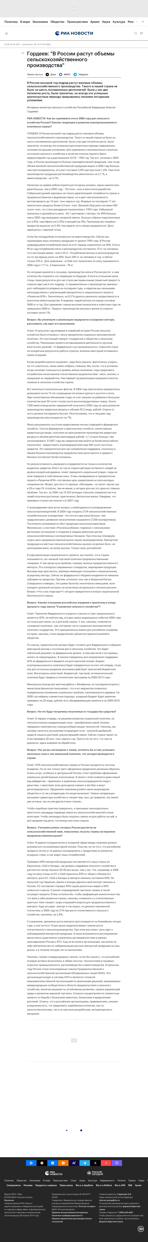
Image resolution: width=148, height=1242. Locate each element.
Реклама (28, 1185)
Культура (92, 1180)
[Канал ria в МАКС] (31, 1163)
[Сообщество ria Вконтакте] (52, 1163)
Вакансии (9, 1200)
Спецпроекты (14, 1185)
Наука (82, 1180)
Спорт (73, 1180)
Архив (138, 1185)
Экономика (34, 1180)
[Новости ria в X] (95, 1163)
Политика (9, 1180)
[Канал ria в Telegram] (84, 1163)
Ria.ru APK (120, 1185)
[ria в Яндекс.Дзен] (42, 1163)
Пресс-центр (66, 1185)
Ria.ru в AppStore (84, 1185)
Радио (141, 1180)
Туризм (132, 1180)
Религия (121, 1180)
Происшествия (60, 1180)
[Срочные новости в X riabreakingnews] (106, 1163)
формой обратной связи (111, 1221)
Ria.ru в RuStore (104, 1185)
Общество (21, 1180)
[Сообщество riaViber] (117, 1163)
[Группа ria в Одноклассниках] (63, 1163)
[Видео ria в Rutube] (74, 1163)
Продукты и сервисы (46, 1185)
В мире (46, 1180)
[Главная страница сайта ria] (74, 33)
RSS (130, 1185)
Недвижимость (107, 1180)
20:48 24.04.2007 (12, 44)
